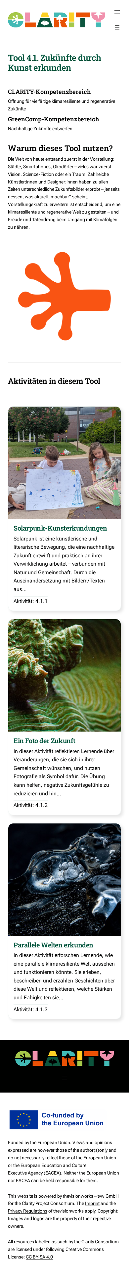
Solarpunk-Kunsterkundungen (60, 528)
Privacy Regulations (27, 1211)
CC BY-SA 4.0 (39, 1256)
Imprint (92, 1203)
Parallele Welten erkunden (53, 945)
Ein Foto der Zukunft (44, 740)
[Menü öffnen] (117, 12)
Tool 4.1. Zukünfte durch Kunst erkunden (54, 62)
